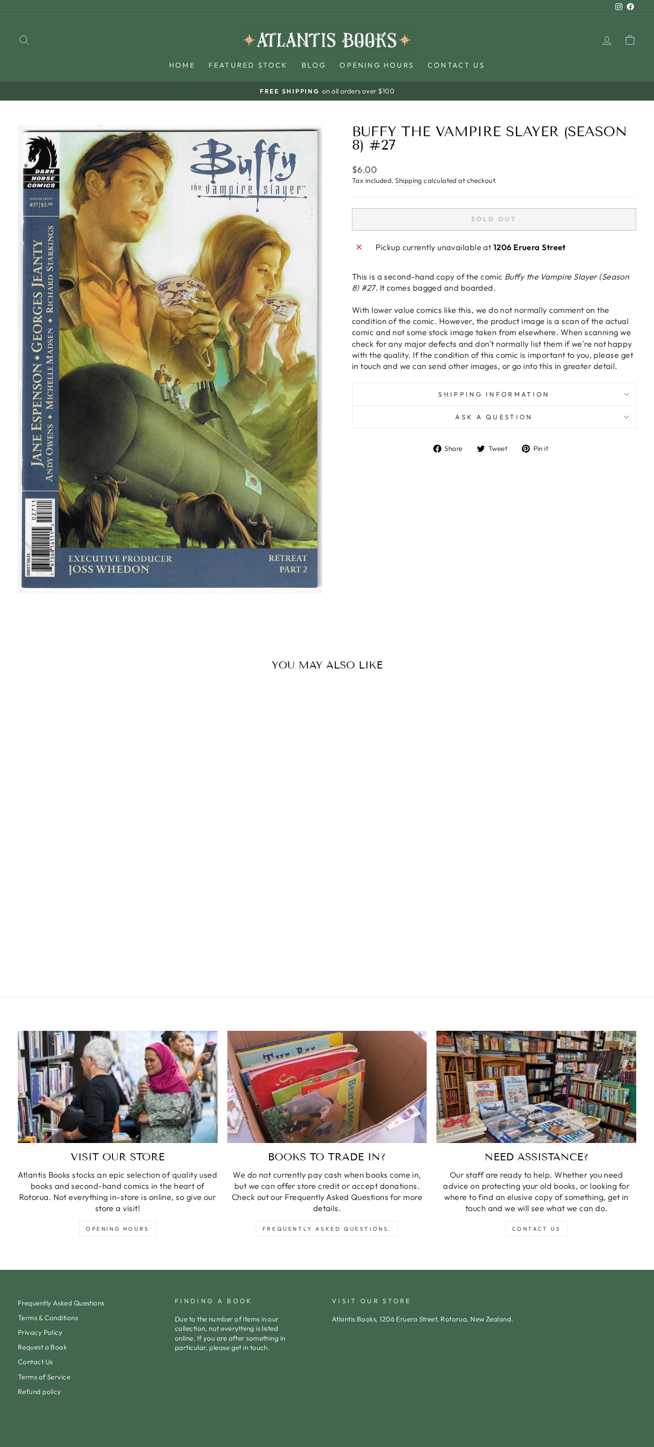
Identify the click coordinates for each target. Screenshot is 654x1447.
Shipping (408, 180)
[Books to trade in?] (327, 1087)
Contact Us (456, 65)
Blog (314, 65)
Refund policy (39, 1391)
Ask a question (494, 417)
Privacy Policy (40, 1332)
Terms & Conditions (48, 1317)
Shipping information (493, 394)
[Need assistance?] (536, 1087)
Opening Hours (376, 65)
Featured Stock (248, 65)
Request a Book (42, 1347)
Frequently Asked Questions (61, 1303)
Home (182, 65)
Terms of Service (44, 1377)
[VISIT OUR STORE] (118, 1087)
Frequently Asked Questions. (327, 1228)
